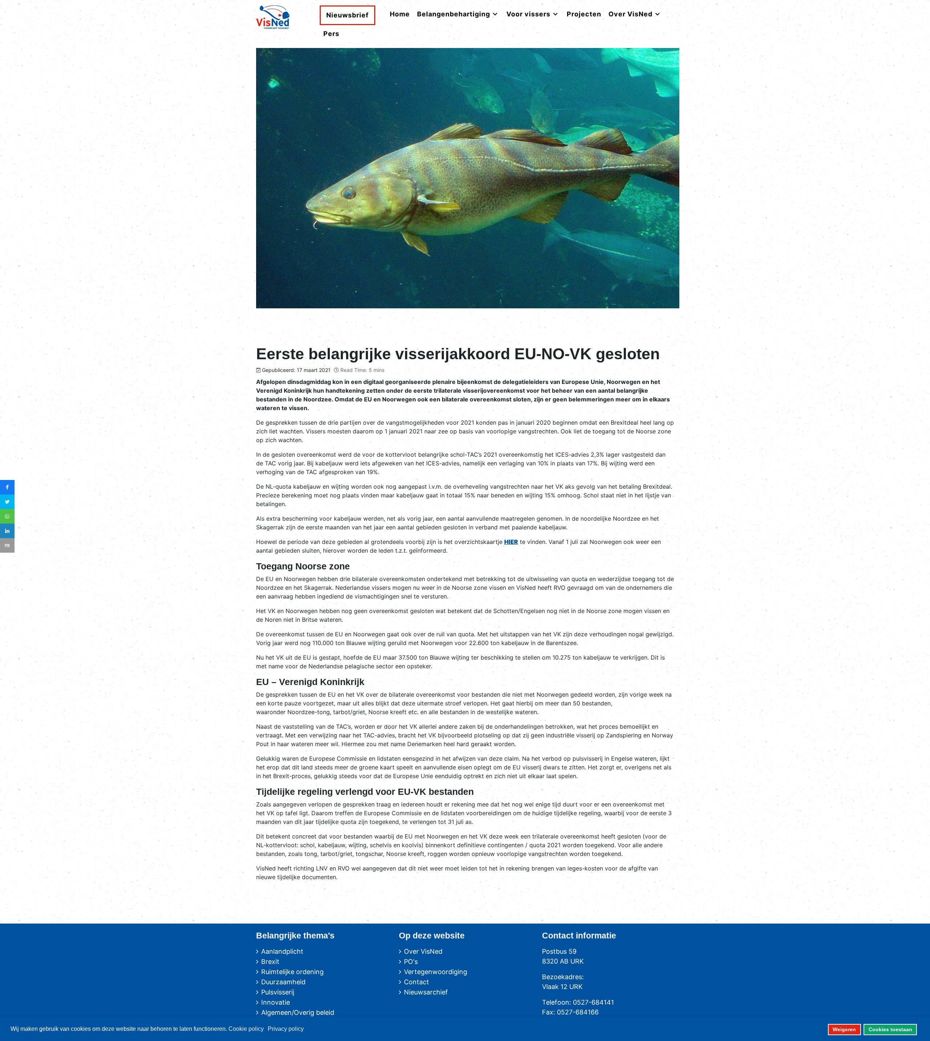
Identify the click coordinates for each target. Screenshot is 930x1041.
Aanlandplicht (282, 951)
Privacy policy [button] (286, 1029)
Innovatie (275, 1002)
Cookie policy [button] (246, 1029)
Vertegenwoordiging (435, 972)
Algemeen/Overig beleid (297, 1012)
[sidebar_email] (7, 545)
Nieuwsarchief (426, 992)
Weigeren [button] (844, 1029)
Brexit (270, 961)
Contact (416, 982)
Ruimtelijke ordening (292, 972)
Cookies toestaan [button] (890, 1029)
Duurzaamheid (283, 982)
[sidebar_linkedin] (7, 531)
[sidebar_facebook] (7, 487)
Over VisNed (423, 951)
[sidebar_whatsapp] (7, 516)
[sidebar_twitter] (7, 502)
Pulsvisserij (277, 992)
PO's (411, 961)
